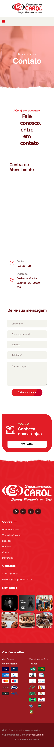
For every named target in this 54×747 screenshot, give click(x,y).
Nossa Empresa (10, 529)
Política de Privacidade (27, 739)
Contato (6, 552)
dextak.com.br (36, 734)
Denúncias (8, 557)
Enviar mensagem (27, 392)
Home (21, 54)
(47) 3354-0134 (10, 573)
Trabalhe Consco (11, 535)
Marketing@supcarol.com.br (17, 579)
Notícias (6, 546)
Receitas (7, 540)
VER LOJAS (27, 444)
